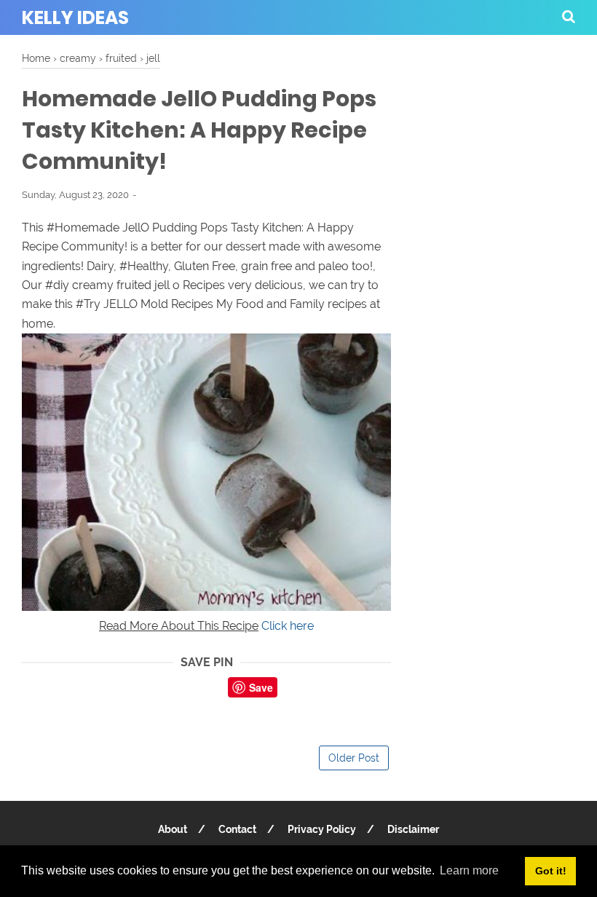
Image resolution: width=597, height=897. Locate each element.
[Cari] (568, 16)
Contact (237, 829)
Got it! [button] (550, 871)
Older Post (353, 758)
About (172, 829)
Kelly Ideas (75, 18)
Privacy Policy (322, 829)
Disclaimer (413, 829)
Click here (287, 626)
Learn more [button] (469, 870)
